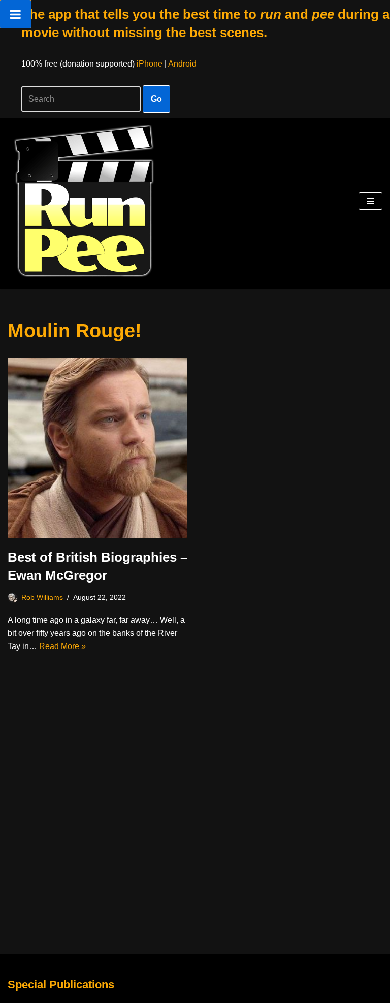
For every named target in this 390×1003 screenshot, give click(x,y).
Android (182, 63)
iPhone (149, 63)
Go (156, 98)
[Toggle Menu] (15, 14)
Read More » (62, 646)
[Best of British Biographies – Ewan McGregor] (97, 448)
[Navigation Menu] (370, 201)
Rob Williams (42, 597)
